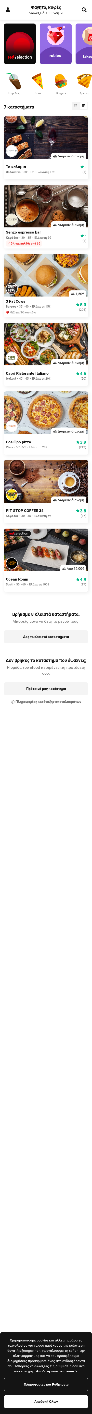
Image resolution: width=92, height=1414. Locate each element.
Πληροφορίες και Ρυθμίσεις (46, 1384)
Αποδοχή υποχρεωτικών (55, 1371)
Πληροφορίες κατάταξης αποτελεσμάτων (48, 702)
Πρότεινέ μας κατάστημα (46, 689)
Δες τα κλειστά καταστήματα (46, 637)
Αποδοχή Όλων (46, 1401)
